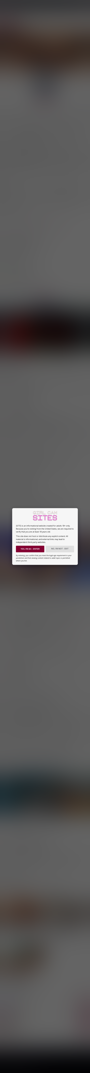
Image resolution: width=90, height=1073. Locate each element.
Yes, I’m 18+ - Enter (30, 549)
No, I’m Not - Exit (60, 548)
